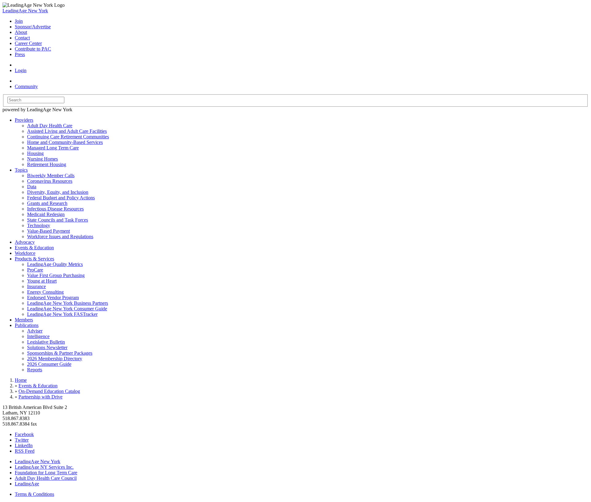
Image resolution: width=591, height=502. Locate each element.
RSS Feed (24, 451)
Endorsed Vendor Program (53, 297)
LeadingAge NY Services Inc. (44, 467)
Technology (38, 225)
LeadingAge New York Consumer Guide (67, 308)
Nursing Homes (42, 158)
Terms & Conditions (34, 494)
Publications (26, 325)
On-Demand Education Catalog (49, 391)
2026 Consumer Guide (49, 364)
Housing (35, 153)
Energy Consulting (45, 292)
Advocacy (25, 242)
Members (24, 319)
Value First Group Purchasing (56, 275)
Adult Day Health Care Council (46, 478)
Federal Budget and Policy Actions (61, 197)
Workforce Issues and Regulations (60, 236)
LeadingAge (27, 483)
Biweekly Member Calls (50, 175)
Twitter (22, 440)
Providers (24, 120)
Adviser (34, 330)
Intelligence (38, 336)
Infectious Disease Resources (55, 208)
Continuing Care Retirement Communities (68, 136)
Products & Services (34, 258)
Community (26, 86)
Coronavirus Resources (49, 181)
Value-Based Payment (48, 231)
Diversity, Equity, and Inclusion (57, 192)
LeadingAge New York (25, 10)
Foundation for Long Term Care (46, 472)
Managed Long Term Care (53, 147)
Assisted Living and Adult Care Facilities (67, 131)
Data (31, 186)
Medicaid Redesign (46, 214)
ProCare (35, 269)
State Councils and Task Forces (57, 219)
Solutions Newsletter (47, 347)
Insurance (36, 286)
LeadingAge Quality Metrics (55, 264)
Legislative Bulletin (46, 342)
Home (21, 380)
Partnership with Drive (40, 396)
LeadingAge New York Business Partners (67, 303)
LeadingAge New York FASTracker (62, 314)
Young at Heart (42, 281)
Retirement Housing (46, 164)
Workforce (25, 253)
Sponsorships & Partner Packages (59, 353)
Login (20, 70)
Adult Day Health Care (49, 125)
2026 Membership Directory (54, 358)
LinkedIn (24, 445)
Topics (21, 170)
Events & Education (34, 247)
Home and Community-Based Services (65, 142)
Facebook (24, 434)
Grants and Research (47, 203)
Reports (34, 369)
